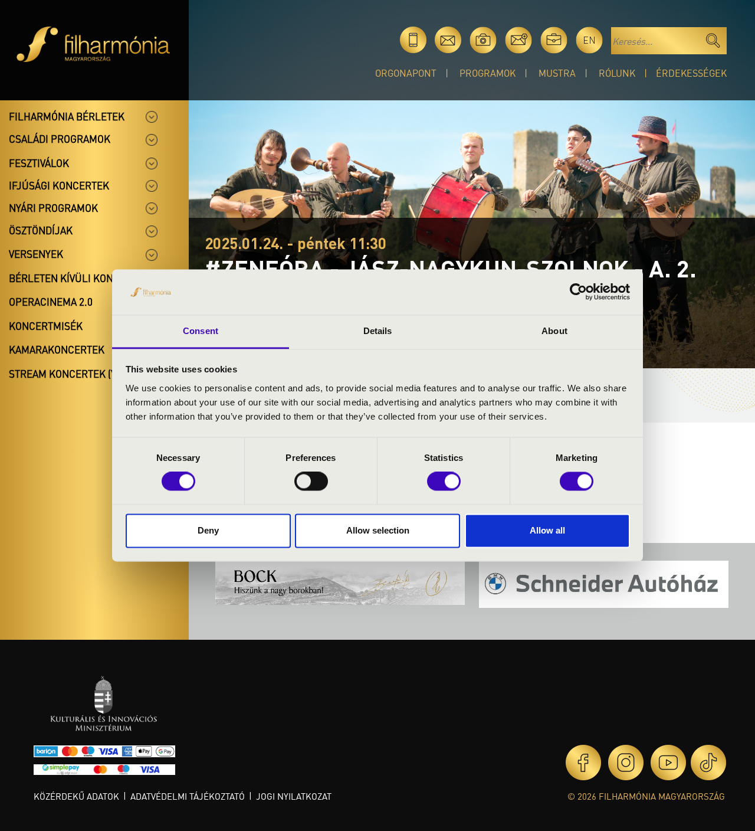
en (589, 40)
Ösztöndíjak (41, 230)
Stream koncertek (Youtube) (83, 373)
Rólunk (617, 73)
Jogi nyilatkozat (293, 796)
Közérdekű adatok (76, 796)
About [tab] (554, 331)
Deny (208, 530)
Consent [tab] (200, 331)
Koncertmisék (46, 325)
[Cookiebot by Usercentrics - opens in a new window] (578, 292)
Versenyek (36, 253)
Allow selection (377, 530)
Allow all (547, 530)
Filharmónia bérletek (66, 116)
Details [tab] (377, 331)
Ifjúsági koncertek (59, 185)
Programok (487, 73)
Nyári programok (53, 207)
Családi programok (59, 138)
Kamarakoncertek (56, 349)
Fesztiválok (39, 162)
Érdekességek (691, 73)
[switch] (311, 481)
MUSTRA (557, 73)
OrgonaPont (405, 73)
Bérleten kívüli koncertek (79, 277)
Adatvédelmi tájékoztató (187, 796)
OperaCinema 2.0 (51, 301)
